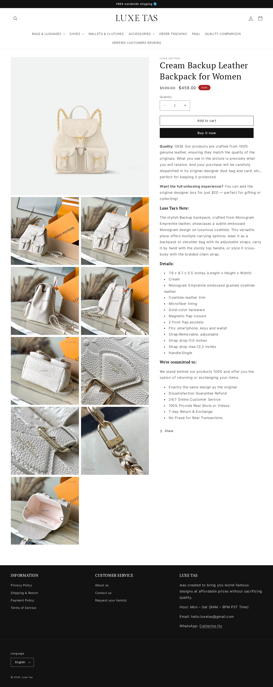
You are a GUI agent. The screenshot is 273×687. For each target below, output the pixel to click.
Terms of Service (23, 608)
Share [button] (169, 431)
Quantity (166, 97)
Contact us (103, 593)
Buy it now (206, 133)
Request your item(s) (111, 600)
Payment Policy (22, 600)
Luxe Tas (27, 677)
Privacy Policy (21, 585)
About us (102, 585)
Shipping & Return (24, 593)
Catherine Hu (210, 626)
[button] (15, 18)
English (20, 662)
